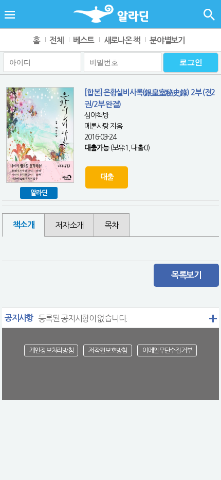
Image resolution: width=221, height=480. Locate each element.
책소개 (23, 225)
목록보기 (186, 275)
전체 (56, 40)
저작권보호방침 (107, 350)
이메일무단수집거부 (167, 350)
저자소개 (69, 225)
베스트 (83, 40)
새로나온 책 (122, 40)
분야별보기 (167, 40)
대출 (106, 177)
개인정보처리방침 (51, 350)
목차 (111, 225)
